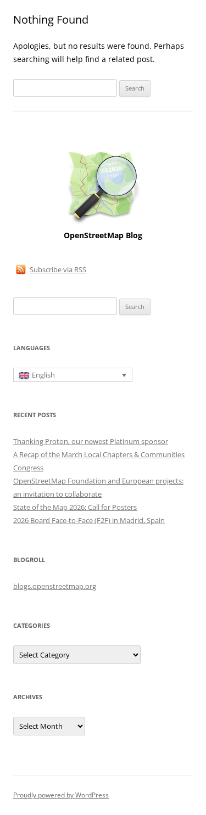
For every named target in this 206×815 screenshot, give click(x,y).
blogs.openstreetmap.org (54, 586)
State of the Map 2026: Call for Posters (75, 507)
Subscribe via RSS (58, 269)
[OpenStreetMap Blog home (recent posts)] (103, 222)
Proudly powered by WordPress (61, 795)
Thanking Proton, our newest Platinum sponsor (90, 441)
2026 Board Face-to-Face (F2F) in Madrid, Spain (89, 520)
